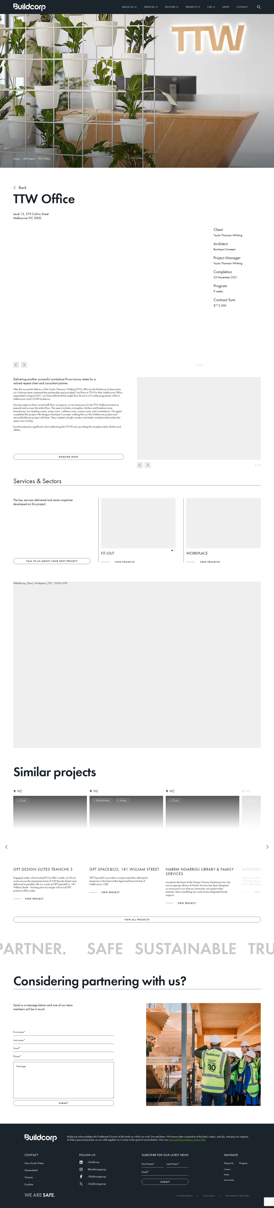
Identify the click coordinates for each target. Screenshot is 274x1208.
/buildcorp (93, 1162)
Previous (16, 365)
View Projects (125, 561)
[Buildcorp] (41, 1138)
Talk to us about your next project (52, 561)
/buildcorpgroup (97, 1183)
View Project (34, 892)
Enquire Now (68, 456)
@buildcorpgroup (97, 1169)
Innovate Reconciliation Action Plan (187, 1140)
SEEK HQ (250, 869)
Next (24, 365)
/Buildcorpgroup (97, 1176)
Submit (63, 1103)
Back (23, 187)
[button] (259, 7)
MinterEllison (180, 869)
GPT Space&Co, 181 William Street (48, 869)
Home (29, 7)
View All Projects (137, 919)
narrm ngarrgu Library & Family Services (123, 871)
